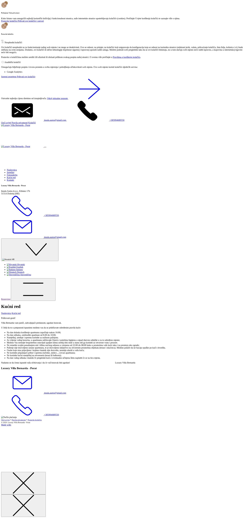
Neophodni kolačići (13, 42)
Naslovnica (12, 170)
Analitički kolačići (12, 62)
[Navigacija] (33, 289)
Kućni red (11, 177)
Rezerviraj (6, 299)
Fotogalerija (12, 175)
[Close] (2, 40)
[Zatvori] (23, 483)
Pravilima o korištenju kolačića (126, 57)
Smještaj (10, 172)
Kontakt (10, 180)
